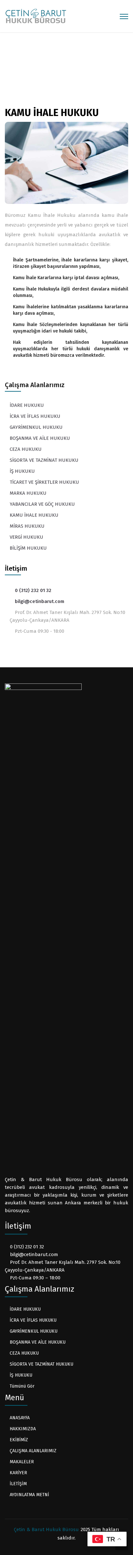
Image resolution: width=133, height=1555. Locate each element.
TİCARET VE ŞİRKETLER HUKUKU (44, 482)
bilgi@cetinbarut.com (39, 601)
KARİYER (18, 1473)
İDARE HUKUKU (27, 405)
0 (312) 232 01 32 (33, 590)
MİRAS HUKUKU (27, 526)
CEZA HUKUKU (26, 449)
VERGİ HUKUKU (26, 537)
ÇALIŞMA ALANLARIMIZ (61, 66)
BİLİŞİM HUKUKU (28, 548)
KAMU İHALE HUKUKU (34, 515)
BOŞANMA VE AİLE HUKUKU (40, 438)
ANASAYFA (20, 1418)
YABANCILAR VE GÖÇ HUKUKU (42, 504)
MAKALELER (22, 1462)
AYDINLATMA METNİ (29, 1494)
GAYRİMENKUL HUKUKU (36, 427)
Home (20, 66)
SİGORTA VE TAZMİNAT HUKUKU (44, 460)
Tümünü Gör (22, 1386)
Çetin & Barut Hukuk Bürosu (46, 1529)
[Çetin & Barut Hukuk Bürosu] (35, 15)
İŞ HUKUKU (22, 471)
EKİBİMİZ (19, 1440)
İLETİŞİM (18, 1483)
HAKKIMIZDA (23, 1429)
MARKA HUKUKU (28, 493)
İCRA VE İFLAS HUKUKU (35, 416)
